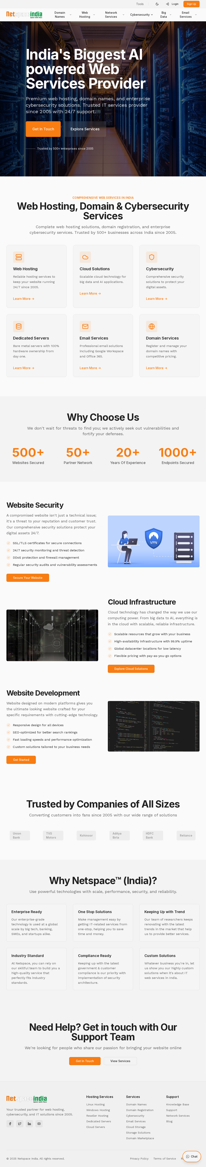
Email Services (186, 14)
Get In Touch (43, 129)
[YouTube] (39, 1123)
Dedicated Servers (98, 1121)
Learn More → (23, 299)
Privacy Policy (139, 1158)
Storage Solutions (138, 1132)
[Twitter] (19, 1123)
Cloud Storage (136, 1127)
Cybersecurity (140, 14)
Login (175, 3)
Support (171, 1110)
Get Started (21, 759)
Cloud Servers (95, 1127)
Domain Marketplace (140, 1138)
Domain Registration (139, 1110)
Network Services (111, 14)
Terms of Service (164, 1158)
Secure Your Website (27, 577)
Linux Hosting (95, 1104)
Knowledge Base (177, 1104)
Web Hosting (84, 14)
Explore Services (85, 129)
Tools (140, 4)
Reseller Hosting (97, 1115)
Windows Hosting (98, 1110)
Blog (169, 1121)
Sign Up (191, 3)
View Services (120, 1061)
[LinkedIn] (29, 1123)
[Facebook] (10, 1123)
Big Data (163, 14)
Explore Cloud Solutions (131, 668)
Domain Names (60, 14)
